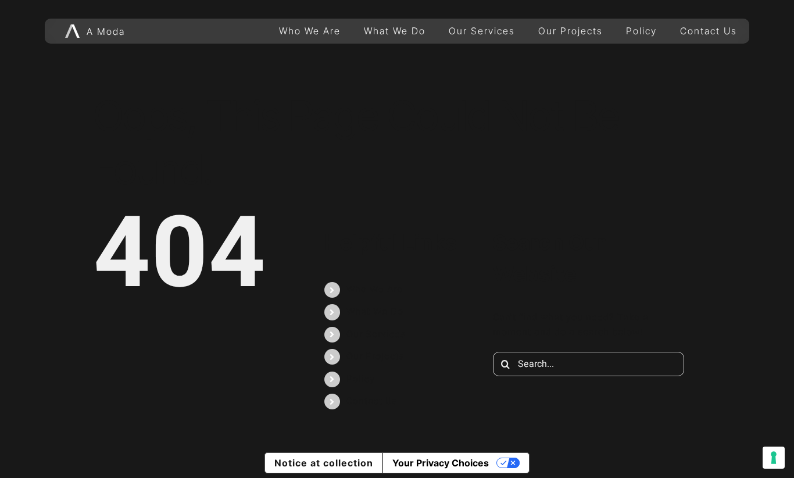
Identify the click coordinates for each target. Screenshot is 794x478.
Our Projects (375, 356)
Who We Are (374, 290)
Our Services (376, 334)
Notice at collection (323, 463)
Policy (360, 379)
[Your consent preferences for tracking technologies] (774, 458)
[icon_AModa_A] (72, 28)
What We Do (374, 312)
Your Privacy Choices (440, 463)
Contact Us (371, 401)
